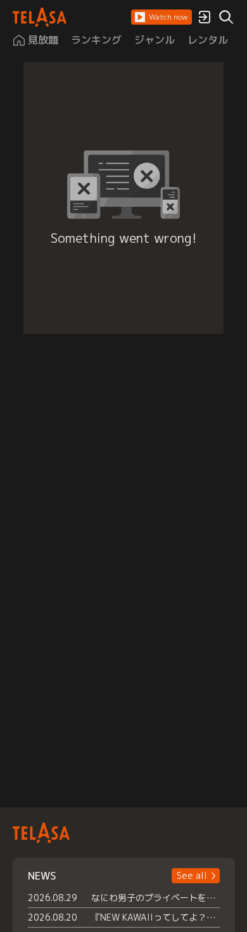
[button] (161, 17)
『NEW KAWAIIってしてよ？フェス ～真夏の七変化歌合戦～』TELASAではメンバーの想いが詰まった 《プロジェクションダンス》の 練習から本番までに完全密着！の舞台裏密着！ (155, 917)
